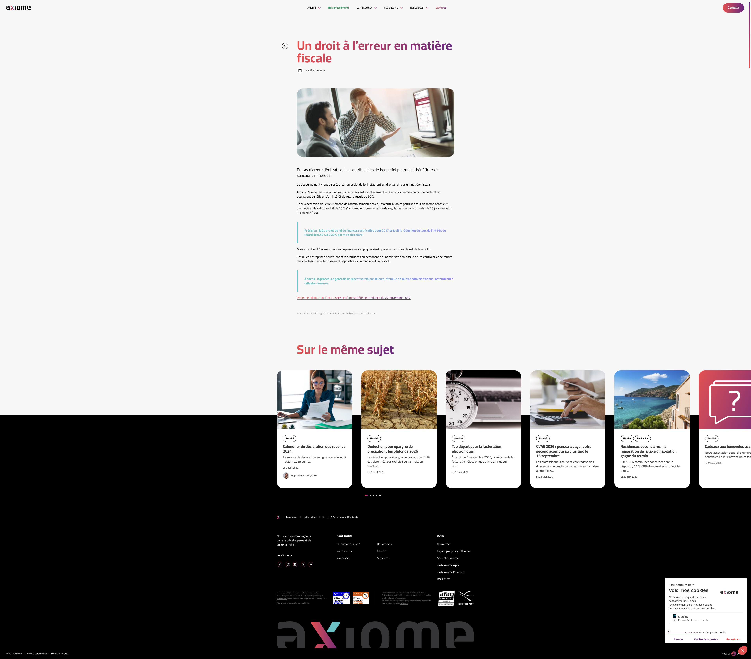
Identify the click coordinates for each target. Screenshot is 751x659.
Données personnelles (36, 653)
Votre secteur (344, 551)
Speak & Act (282, 598)
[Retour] (285, 46)
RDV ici (279, 603)
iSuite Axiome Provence (450, 572)
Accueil (278, 517)
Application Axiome (448, 558)
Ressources (291, 517)
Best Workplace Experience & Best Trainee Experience (298, 595)
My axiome (443, 544)
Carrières (382, 551)
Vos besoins (344, 558)
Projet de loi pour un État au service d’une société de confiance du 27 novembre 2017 (354, 297)
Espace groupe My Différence (454, 551)
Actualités (382, 558)
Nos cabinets (384, 544)
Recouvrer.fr (444, 579)
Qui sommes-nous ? (348, 544)
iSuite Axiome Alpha (448, 565)
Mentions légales (59, 653)
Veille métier (310, 517)
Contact (733, 7)
